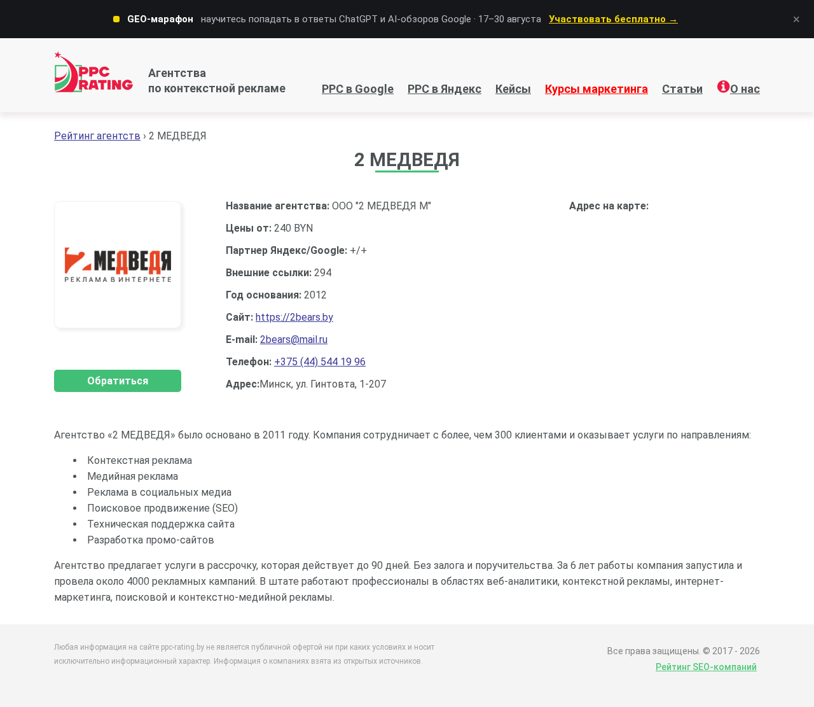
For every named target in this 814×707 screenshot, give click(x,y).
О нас (745, 88)
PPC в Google (358, 88)
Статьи (682, 88)
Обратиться (117, 381)
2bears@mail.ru (294, 339)
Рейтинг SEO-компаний (706, 667)
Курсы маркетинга (596, 88)
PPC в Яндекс (444, 88)
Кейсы (513, 88)
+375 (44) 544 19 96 (320, 362)
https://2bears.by (294, 317)
